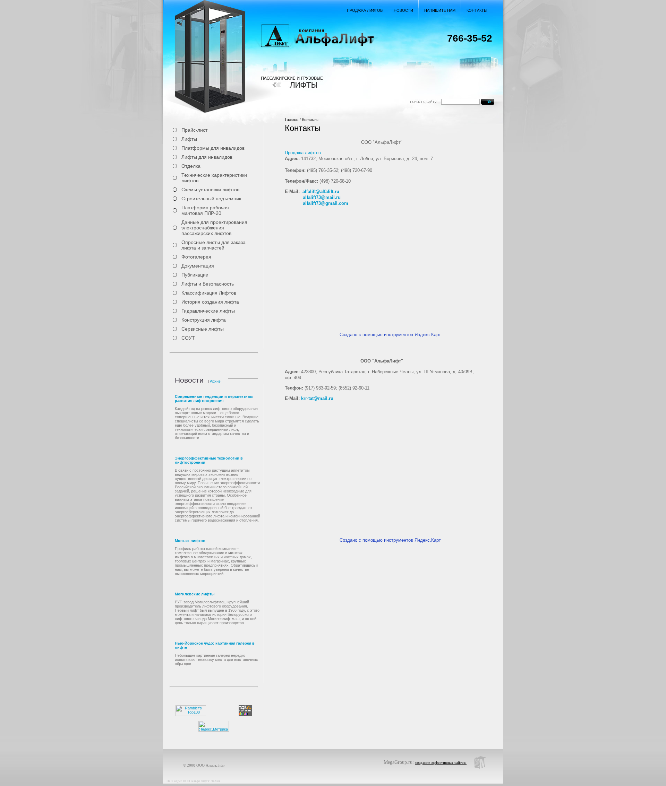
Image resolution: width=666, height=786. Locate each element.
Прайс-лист (194, 130)
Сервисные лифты (202, 329)
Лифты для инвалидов (206, 157)
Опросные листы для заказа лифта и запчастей (213, 245)
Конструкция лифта (203, 320)
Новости (403, 10)
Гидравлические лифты (208, 311)
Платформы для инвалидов (213, 148)
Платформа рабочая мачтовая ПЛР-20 (205, 210)
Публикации (194, 275)
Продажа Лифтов (365, 10)
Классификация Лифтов (208, 293)
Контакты (477, 10)
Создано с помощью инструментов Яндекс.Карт (390, 334)
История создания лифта (210, 302)
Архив (215, 381)
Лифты (189, 139)
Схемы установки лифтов (210, 189)
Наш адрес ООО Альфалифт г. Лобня (193, 781)
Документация (197, 266)
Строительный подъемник (211, 198)
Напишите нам (439, 10)
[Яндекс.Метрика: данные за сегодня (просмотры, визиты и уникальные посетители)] (213, 726)
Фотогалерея (196, 257)
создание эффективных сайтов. (441, 762)
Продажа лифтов (303, 152)
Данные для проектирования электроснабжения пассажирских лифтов (214, 227)
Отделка (190, 166)
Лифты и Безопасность (207, 284)
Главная (292, 119)
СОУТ (188, 338)
